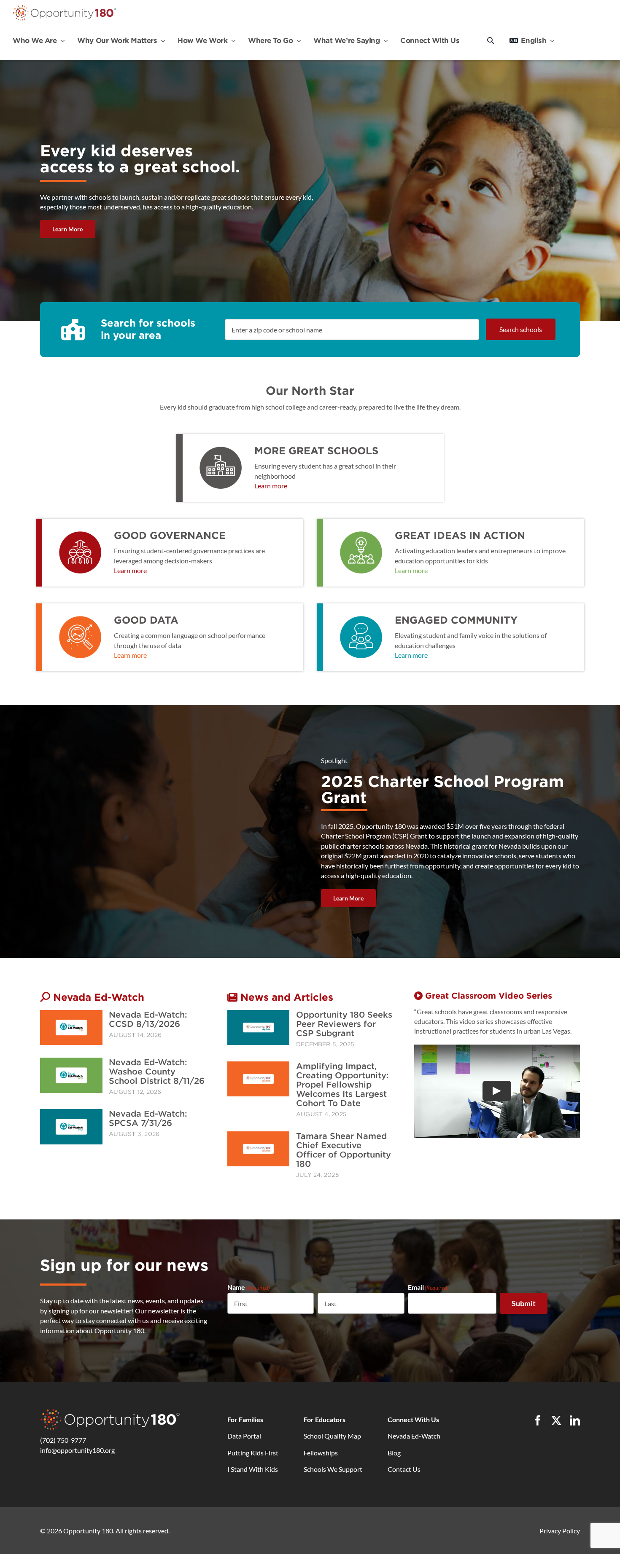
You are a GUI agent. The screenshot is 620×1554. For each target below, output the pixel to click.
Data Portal (244, 1436)
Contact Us (404, 1469)
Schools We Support (333, 1469)
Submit (524, 1303)
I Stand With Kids (252, 1469)
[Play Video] (497, 1091)
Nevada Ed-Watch (414, 1436)
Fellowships (321, 1453)
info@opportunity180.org (77, 1450)
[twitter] (556, 1420)
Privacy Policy (559, 1531)
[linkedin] (575, 1420)
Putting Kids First (252, 1453)
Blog (394, 1453)
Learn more (270, 486)
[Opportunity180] (64, 7)
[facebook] (538, 1420)
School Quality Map (332, 1436)
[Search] (490, 40)
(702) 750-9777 (63, 1440)
